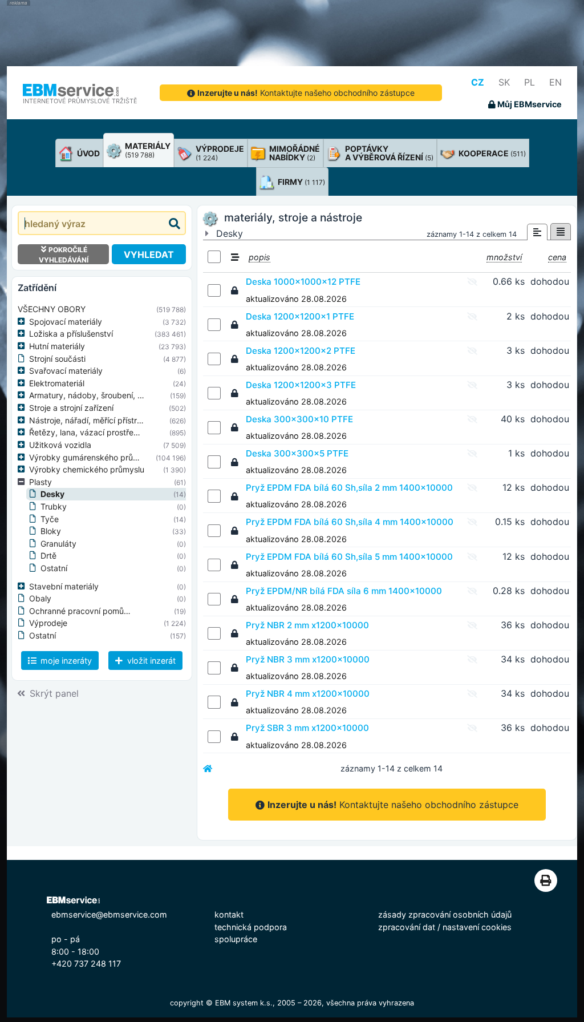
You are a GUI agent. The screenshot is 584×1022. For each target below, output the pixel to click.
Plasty (40, 482)
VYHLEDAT (149, 254)
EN (555, 82)
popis (259, 257)
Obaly (40, 598)
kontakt (229, 914)
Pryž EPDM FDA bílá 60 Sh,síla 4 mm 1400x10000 (349, 521)
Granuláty (58, 543)
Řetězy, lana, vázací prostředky (88, 432)
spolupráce (235, 939)
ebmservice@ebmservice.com (109, 914)
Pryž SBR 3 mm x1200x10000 (307, 727)
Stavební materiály (64, 586)
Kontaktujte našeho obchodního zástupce (306, 93)
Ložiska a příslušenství (71, 333)
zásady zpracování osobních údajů (445, 914)
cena (557, 257)
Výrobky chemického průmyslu (86, 469)
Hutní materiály (57, 346)
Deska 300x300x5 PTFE (297, 453)
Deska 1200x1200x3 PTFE (301, 384)
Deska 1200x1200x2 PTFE (300, 350)
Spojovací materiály (65, 321)
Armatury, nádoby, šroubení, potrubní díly (106, 395)
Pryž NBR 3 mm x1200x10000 (308, 659)
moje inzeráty (65, 660)
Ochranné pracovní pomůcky (83, 611)
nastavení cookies (477, 927)
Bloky (50, 531)
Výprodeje (48, 623)
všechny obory (52, 309)
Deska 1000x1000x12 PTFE (303, 281)
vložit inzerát (150, 660)
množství (504, 257)
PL (529, 82)
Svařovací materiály (66, 370)
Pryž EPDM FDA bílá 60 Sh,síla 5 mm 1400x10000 (349, 556)
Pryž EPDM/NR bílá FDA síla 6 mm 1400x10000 (344, 590)
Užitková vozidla (60, 445)
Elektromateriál (56, 383)
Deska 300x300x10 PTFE (299, 419)
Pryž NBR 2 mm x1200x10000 (307, 625)
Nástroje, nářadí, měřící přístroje (88, 420)
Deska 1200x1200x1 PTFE (300, 316)
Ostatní (53, 568)
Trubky (53, 506)
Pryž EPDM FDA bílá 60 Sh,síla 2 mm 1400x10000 (349, 487)
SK (504, 82)
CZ (477, 82)
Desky (52, 494)
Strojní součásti (57, 358)
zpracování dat (406, 927)
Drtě (48, 555)
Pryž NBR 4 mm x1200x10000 (308, 693)
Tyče (49, 519)
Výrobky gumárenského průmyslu (92, 457)
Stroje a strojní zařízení (71, 408)
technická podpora (250, 927)
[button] (23, 322)
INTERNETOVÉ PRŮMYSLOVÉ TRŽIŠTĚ (80, 101)
